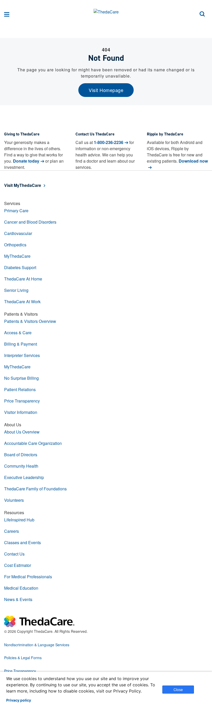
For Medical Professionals (28, 577)
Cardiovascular (18, 233)
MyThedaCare (17, 256)
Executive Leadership (24, 477)
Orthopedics (15, 245)
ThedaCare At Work (22, 302)
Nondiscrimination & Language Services (36, 644)
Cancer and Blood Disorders (30, 222)
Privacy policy (18, 700)
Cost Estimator (17, 565)
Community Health (21, 466)
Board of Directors (20, 455)
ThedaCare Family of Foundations (35, 489)
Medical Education (21, 588)
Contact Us (14, 554)
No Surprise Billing (21, 378)
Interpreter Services (22, 355)
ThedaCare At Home (23, 279)
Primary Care (16, 211)
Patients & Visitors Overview (30, 321)
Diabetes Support (20, 267)
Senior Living (16, 290)
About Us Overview (22, 432)
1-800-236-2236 (108, 142)
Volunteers (14, 500)
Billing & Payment (20, 344)
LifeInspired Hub (19, 520)
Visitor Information (20, 412)
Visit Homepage (106, 90)
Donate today (26, 161)
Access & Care (18, 333)
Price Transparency (22, 401)
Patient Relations (20, 389)
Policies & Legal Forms (23, 657)
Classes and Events (22, 542)
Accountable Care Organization (33, 443)
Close (178, 689)
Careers (11, 531)
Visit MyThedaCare (22, 185)
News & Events (18, 599)
